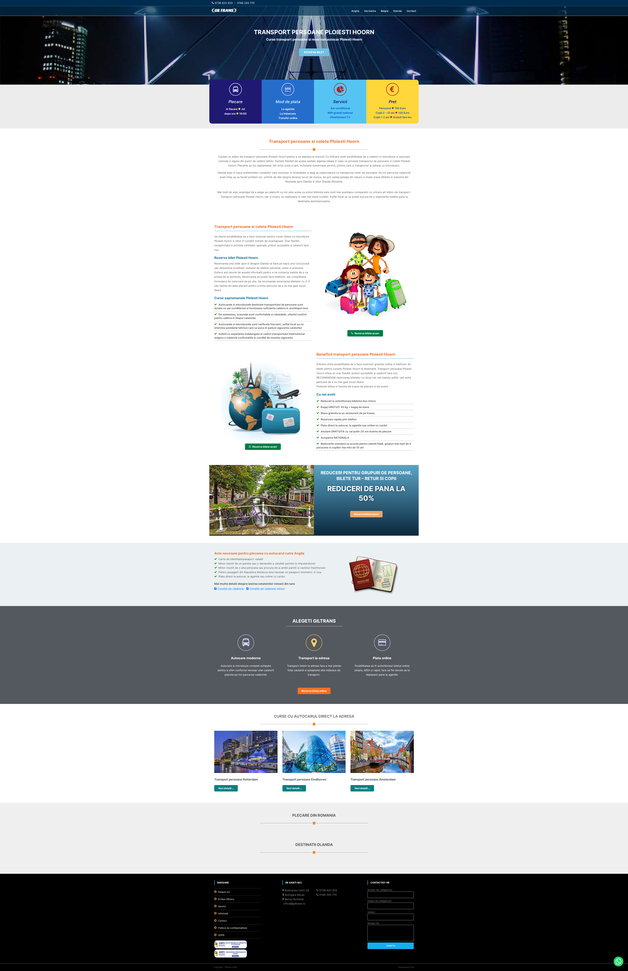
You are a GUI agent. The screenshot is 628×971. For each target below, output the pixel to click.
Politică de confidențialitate (232, 927)
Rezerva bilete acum (367, 333)
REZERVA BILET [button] (314, 52)
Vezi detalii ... (226, 788)
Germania (370, 10)
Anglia (355, 10)
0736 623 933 (223, 3)
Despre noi (224, 891)
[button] (618, 961)
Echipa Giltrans (226, 899)
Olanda (397, 10)
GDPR (221, 935)
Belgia (384, 10)
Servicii (222, 906)
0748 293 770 (245, 3)
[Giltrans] (224, 11)
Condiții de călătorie (231, 588)
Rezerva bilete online (314, 690)
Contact (411, 10)
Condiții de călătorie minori (267, 588)
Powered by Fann (406, 967)
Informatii (223, 913)
